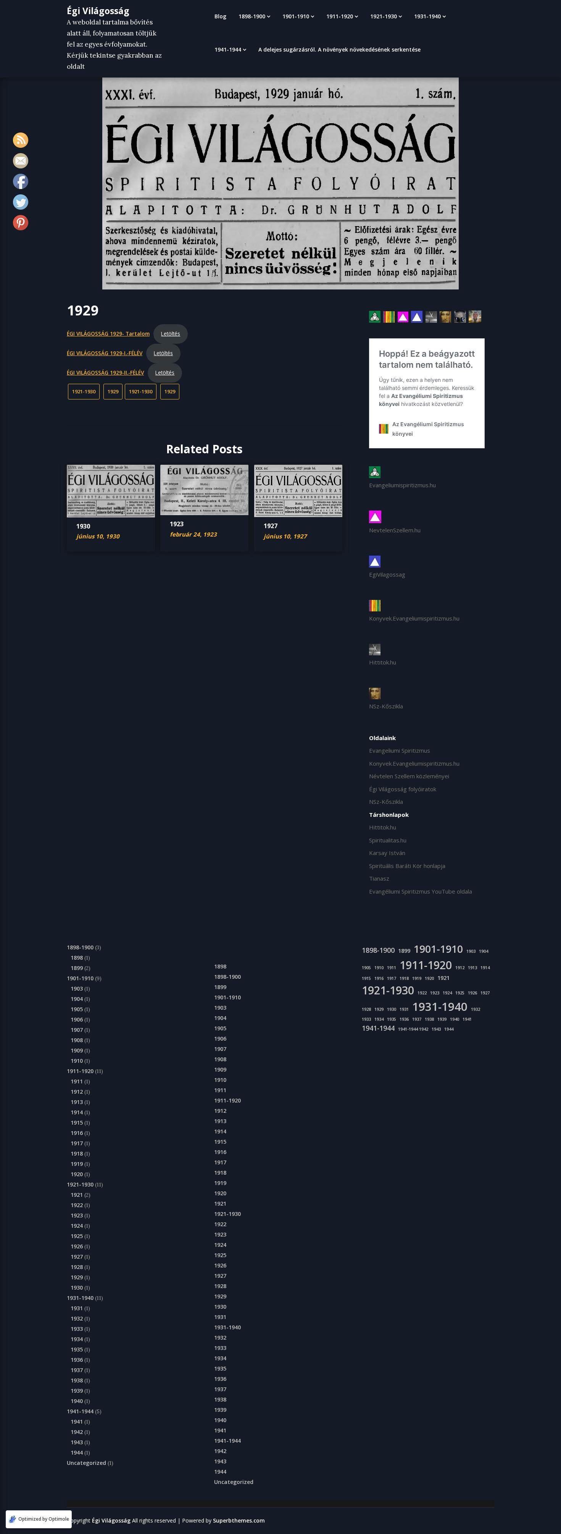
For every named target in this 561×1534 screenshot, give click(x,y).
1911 (77, 1081)
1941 (77, 1421)
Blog (220, 16)
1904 (77, 998)
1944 (77, 1452)
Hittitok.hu (382, 662)
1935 (77, 1349)
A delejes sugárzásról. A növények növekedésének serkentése (339, 49)
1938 (77, 1380)
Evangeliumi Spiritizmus (399, 750)
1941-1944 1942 (413, 1029)
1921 (77, 1194)
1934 (77, 1339)
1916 (77, 1132)
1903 (77, 988)
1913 (77, 1102)
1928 (77, 1267)
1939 (77, 1390)
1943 (77, 1442)
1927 (270, 526)
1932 (77, 1318)
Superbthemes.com (239, 1520)
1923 (177, 524)
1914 (77, 1112)
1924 (77, 1225)
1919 (77, 1163)
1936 (77, 1359)
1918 (77, 1153)
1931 (77, 1308)
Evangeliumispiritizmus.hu (402, 485)
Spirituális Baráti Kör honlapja (407, 866)
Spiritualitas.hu (387, 840)
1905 (77, 1009)
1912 (77, 1091)
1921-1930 (383, 16)
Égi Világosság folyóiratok (402, 789)
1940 (77, 1401)
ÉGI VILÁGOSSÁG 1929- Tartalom (108, 333)
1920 (77, 1174)
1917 (77, 1143)
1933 (77, 1328)
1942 (77, 1431)
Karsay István (387, 853)
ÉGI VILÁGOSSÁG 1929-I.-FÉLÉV (104, 353)
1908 (77, 1040)
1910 (77, 1060)
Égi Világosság (98, 11)
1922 (77, 1205)
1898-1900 (252, 16)
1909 (77, 1050)
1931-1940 (427, 16)
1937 (77, 1370)
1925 (77, 1236)
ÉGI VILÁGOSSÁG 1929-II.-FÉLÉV (105, 372)
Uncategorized (86, 1462)
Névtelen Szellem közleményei (409, 776)
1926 (77, 1246)
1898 (77, 957)
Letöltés (170, 333)
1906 (77, 1019)
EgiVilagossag (387, 574)
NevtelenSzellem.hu (395, 530)
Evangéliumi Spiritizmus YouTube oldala (420, 891)
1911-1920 (339, 16)
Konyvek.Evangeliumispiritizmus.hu (414, 618)
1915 (77, 1122)
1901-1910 (295, 16)
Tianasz (379, 878)
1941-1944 (227, 49)
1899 (77, 967)
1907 (77, 1029)
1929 (113, 391)
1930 (83, 526)
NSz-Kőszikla (386, 706)
